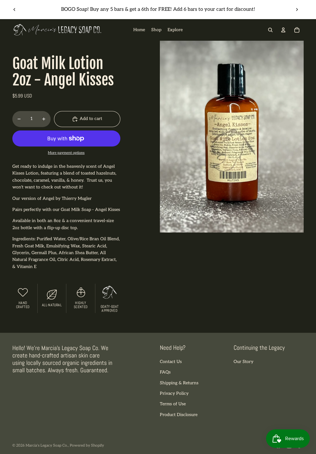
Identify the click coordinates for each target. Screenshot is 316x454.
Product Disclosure (179, 414)
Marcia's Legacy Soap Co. (47, 445)
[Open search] (270, 30)
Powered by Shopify (87, 445)
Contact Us (171, 361)
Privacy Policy (174, 393)
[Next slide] (297, 9)
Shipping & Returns (179, 383)
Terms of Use (173, 404)
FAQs (165, 372)
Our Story (243, 361)
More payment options (66, 153)
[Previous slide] (14, 9)
